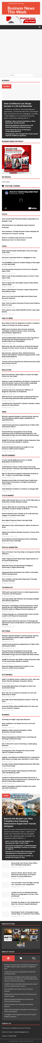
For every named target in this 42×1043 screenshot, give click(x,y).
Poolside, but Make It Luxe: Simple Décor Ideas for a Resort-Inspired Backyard (25, 903)
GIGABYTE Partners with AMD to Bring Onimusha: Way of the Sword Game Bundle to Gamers (21, 441)
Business (5, 80)
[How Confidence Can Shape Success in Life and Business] (21, 99)
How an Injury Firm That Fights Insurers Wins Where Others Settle (20, 283)
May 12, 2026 (7, 511)
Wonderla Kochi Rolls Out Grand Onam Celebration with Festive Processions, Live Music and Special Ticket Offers (19, 482)
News (4, 412)
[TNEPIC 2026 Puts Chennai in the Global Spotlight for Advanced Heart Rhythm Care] (34, 932)
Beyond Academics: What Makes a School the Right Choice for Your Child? (20, 375)
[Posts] (8, 958)
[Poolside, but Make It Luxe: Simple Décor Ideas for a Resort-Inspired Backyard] (6, 904)
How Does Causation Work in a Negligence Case (19, 257)
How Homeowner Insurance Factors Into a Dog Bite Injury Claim (20, 270)
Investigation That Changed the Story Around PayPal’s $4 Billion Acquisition (21, 134)
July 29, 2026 (7, 703)
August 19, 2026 (7, 259)
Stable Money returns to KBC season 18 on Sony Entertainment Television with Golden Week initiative (21, 467)
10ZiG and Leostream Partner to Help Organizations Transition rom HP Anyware (20, 593)
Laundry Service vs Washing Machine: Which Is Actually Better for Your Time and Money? (24, 894)
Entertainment (8, 455)
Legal (4, 246)
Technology (7, 587)
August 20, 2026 (7, 569)
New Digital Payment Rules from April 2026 (17, 520)
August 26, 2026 (7, 254)
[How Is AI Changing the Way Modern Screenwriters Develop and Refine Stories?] (16, 932)
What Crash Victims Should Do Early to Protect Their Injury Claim (20, 277)
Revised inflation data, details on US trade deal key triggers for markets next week (20, 514)
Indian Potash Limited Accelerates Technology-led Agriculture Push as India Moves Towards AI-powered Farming (21, 622)
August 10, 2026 (7, 307)
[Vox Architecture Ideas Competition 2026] (16, 938)
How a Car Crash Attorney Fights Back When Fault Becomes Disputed (19, 297)
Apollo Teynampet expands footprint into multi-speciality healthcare (19, 787)
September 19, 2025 (9, 536)
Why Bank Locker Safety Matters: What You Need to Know (20, 526)
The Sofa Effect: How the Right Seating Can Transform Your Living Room (25, 883)
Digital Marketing (10, 547)
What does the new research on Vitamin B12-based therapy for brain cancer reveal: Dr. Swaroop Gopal (20, 347)
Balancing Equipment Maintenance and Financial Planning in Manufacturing (19, 126)
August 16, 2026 (7, 696)
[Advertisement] (21, 51)
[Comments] (33, 958)
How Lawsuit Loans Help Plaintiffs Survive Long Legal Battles (20, 311)
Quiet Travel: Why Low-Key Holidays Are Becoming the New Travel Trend (19, 842)
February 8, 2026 (8, 517)
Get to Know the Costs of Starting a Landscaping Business (18, 130)
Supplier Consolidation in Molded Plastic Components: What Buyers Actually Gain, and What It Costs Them (21, 758)
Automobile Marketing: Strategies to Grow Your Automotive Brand (19, 687)
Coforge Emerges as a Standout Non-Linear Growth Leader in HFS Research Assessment (20, 615)
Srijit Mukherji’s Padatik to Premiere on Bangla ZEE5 (20, 489)
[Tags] (21, 958)
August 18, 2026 (7, 273)
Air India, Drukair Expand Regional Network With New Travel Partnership (20, 765)
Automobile (7, 675)
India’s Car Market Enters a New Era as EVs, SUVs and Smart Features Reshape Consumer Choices (20, 680)
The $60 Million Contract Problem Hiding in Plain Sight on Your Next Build (21, 263)
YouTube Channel (12, 186)
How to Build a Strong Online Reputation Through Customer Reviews (19, 580)
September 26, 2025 (9, 522)
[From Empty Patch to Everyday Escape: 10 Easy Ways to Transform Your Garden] (6, 914)
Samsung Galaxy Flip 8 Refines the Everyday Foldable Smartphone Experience (20, 599)
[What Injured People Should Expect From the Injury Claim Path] (25, 932)
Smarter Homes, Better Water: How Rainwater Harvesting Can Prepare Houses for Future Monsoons (23, 874)
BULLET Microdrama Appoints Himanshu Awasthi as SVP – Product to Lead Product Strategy (20, 474)
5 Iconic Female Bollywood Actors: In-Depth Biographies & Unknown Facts (17, 461)
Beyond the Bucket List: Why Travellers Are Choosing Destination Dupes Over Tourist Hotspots (20, 822)
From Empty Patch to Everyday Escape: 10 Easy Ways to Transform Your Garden (25, 913)
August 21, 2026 (7, 562)
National (6, 631)
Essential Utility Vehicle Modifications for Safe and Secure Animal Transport (20, 707)
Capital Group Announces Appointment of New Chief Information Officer (20, 426)
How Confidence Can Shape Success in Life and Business (18, 104)
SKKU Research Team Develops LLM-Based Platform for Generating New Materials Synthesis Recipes (20, 397)
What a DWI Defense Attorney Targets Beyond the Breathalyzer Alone (20, 290)
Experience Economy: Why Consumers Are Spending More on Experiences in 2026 (20, 852)
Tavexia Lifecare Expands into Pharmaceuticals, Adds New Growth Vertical (21, 362)
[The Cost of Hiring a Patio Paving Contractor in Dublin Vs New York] (21, 944)
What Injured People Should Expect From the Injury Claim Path (20, 251)
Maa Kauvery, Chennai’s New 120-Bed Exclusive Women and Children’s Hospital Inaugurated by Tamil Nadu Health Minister (20, 354)
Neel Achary (6, 182)
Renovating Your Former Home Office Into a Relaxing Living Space (24, 864)
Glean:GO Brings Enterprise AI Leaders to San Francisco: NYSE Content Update (18, 448)
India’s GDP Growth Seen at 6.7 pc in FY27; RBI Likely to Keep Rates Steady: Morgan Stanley (21, 501)
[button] (39, 27)
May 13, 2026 (7, 504)
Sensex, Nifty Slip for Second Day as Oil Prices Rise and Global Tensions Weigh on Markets (20, 508)
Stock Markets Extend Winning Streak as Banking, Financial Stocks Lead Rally (19, 540)
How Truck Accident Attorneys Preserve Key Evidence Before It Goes (21, 304)
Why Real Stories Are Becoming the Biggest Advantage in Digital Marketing (17, 566)
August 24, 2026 (7, 556)
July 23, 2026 (7, 710)
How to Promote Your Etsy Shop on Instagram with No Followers (21, 553)
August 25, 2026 (7, 486)
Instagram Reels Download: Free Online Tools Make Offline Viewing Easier (20, 573)
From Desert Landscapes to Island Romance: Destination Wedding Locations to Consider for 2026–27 (21, 847)
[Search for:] (21, 75)
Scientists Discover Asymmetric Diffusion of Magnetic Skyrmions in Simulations (17, 390)
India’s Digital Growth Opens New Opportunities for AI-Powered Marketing (20, 559)
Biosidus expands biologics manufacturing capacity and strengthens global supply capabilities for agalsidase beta (20, 418)
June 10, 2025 (7, 543)
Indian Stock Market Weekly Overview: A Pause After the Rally (20, 533)
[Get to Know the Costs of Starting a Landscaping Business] (8, 932)
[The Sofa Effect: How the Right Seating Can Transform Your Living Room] (6, 885)
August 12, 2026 (7, 287)
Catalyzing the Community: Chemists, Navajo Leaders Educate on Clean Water (21, 404)
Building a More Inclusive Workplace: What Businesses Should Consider (20, 122)
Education (6, 370)
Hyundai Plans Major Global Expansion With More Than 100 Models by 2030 (19, 771)
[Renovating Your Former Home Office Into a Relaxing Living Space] (6, 865)
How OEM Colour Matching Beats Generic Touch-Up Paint (20, 700)
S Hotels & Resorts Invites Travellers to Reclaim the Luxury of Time (19, 856)
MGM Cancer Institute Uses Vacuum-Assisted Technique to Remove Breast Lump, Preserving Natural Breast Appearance (18, 331)
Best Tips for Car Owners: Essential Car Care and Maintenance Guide (19, 693)
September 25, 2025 (9, 529)
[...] (29, 118)
